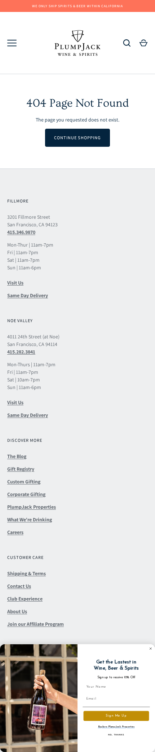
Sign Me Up (116, 716)
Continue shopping (77, 137)
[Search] (127, 43)
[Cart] (143, 43)
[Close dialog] (150, 648)
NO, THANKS (116, 735)
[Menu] (12, 43)
